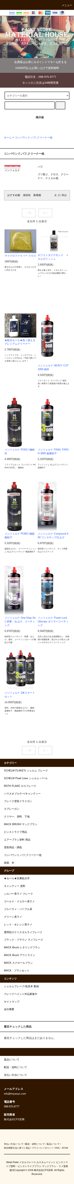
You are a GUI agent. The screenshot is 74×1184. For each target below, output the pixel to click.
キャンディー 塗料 (14, 886)
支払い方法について (13, 1144)
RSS (57, 1148)
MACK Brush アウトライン (19, 955)
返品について (53, 1144)
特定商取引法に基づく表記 (17, 1148)
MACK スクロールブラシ (18, 963)
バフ (40, 166)
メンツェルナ (12, 170)
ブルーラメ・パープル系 (18, 909)
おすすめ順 (13, 195)
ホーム (8, 137)
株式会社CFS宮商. (43, 1170)
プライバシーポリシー (42, 1148)
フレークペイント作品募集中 (20, 994)
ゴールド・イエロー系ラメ (19, 901)
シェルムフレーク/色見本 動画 (21, 986)
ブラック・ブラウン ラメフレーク (23, 939)
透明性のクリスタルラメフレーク (23, 932)
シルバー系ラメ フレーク (18, 893)
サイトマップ (11, 1001)
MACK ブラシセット (16, 970)
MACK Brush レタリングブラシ (22, 947)
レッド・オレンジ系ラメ (18, 924)
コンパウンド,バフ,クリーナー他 (33, 137)
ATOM (65, 1148)
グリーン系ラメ (13, 917)
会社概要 (9, 1009)
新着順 (37, 195)
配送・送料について (35, 1144)
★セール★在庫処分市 (17, 878)
